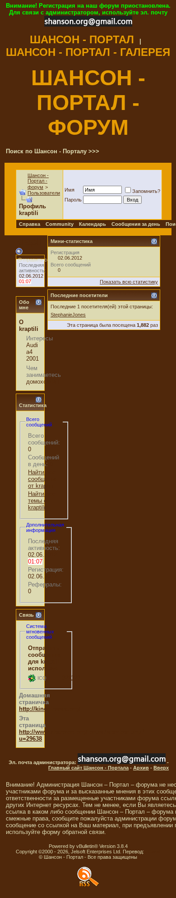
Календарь (92, 224)
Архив (141, 767)
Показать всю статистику (129, 281)
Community (60, 224)
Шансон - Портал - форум (38, 181)
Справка (29, 224)
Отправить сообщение (44, 259)
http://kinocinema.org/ (50, 709)
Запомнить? (146, 191)
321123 (71, 677)
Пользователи (44, 193)
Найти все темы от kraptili (42, 500)
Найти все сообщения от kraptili (43, 479)
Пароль (73, 199)
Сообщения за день (135, 224)
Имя (69, 189)
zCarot (152, 851)
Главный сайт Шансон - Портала (88, 767)
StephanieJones (68, 314)
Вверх (161, 767)
